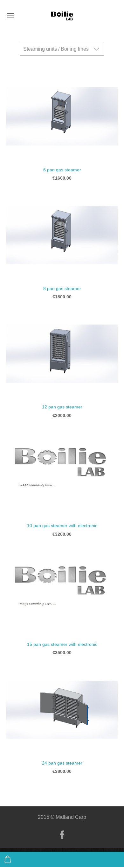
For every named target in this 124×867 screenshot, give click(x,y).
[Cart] (7, 859)
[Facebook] (62, 834)
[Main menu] (10, 16)
